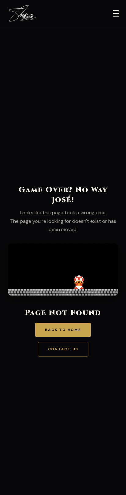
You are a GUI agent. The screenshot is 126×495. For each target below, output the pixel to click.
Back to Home (63, 329)
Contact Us (63, 349)
